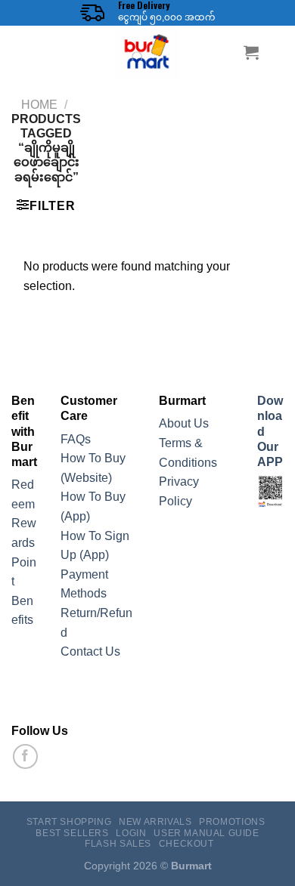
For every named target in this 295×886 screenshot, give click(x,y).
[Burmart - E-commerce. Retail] (147, 52)
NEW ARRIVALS (155, 822)
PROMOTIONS (232, 822)
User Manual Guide (206, 833)
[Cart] (251, 52)
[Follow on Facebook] (25, 756)
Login (131, 833)
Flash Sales (118, 843)
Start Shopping (69, 822)
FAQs (76, 439)
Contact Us (90, 651)
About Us (184, 423)
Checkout (186, 843)
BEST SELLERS (72, 833)
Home (39, 104)
